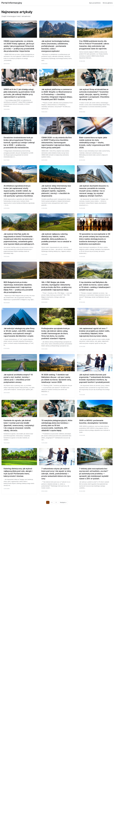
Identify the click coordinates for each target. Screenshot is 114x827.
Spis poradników (95, 3)
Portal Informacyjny (11, 3)
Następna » (63, 502)
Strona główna (108, 3)
